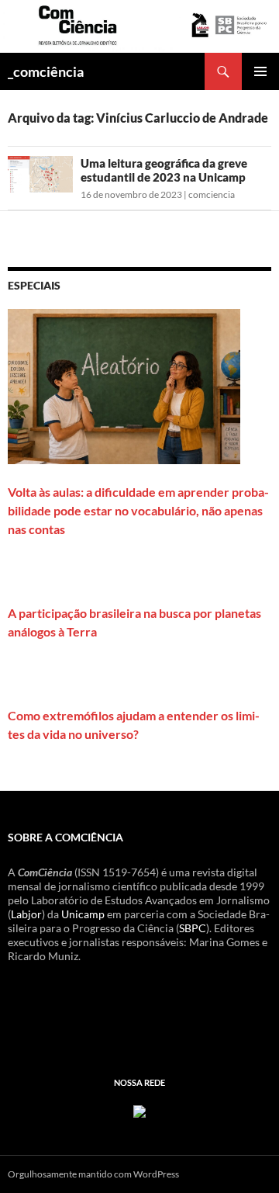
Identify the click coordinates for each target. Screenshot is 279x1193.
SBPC (192, 928)
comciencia (211, 194)
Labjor (26, 914)
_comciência (46, 71)
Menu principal (260, 71)
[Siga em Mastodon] (139, 1109)
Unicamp (83, 914)
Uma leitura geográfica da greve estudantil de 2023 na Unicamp (164, 170)
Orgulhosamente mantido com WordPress (93, 1174)
